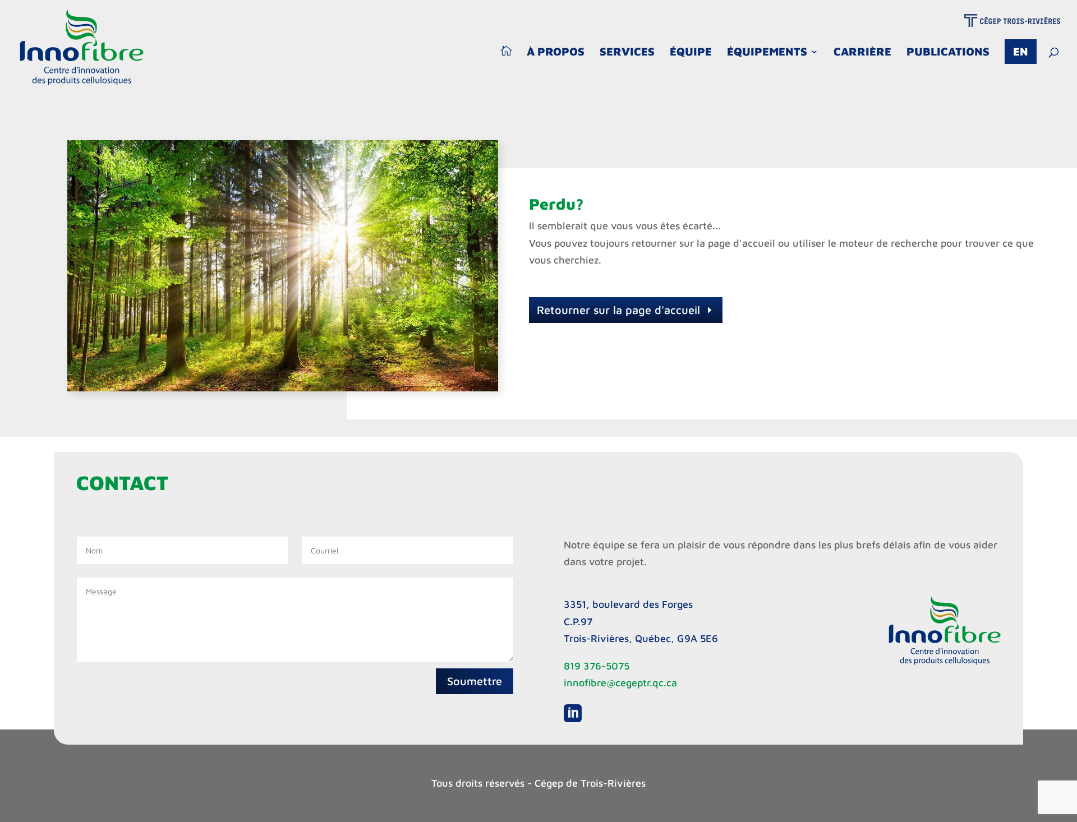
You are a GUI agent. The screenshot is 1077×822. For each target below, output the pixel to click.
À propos (555, 53)
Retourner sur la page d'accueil (618, 309)
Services (627, 53)
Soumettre (474, 681)
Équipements (767, 53)
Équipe (691, 53)
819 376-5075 (596, 666)
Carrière (862, 53)
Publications (947, 53)
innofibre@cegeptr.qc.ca (620, 683)
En (1020, 51)
